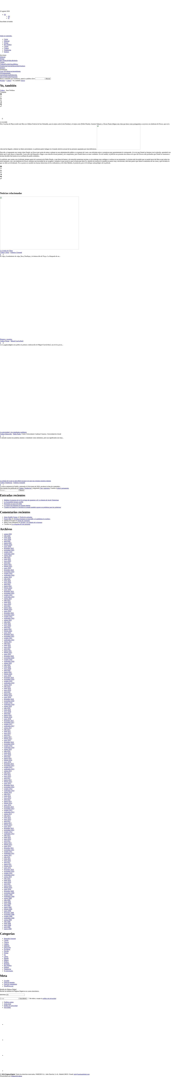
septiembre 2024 (9, 575)
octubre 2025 (8, 552)
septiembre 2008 (9, 918)
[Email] (86, 104)
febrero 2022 (8, 631)
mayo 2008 (7, 925)
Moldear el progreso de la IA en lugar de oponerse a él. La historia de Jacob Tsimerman (31, 500)
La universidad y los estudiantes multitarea (13, 432)
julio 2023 (7, 600)
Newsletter (7, 1007)
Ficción (7, 64)
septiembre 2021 (9, 640)
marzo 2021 (7, 651)
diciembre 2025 (9, 548)
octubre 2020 (8, 659)
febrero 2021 (8, 652)
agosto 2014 (8, 792)
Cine (41, 488)
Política (9, 60)
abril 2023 (7, 606)
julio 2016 (7, 751)
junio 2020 (7, 667)
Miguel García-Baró (17, 341)
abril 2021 (7, 649)
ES (5, 14)
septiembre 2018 (9, 704)
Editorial (6, 41)
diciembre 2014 (9, 785)
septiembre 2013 (9, 812)
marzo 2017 (7, 737)
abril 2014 (7, 799)
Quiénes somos (9, 1002)
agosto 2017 (8, 728)
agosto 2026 (8, 534)
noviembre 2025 (9, 550)
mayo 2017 (7, 733)
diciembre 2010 (9, 869)
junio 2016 (7, 753)
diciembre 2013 (9, 807)
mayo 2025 (7, 561)
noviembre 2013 (9, 808)
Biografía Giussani (10, 938)
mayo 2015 (7, 776)
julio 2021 (7, 643)
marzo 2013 (7, 823)
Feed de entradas (9, 982)
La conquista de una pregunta (21, 524)
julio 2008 (7, 921)
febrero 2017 (8, 738)
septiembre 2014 (9, 790)
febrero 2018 (8, 717)
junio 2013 (7, 817)
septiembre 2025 (9, 554)
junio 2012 (7, 837)
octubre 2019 (8, 681)
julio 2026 (7, 536)
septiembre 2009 (9, 896)
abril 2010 (7, 884)
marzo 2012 (7, 843)
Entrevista (7, 75)
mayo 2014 (7, 798)
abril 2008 (7, 927)
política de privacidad (49, 998)
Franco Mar (7, 519)
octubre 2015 (8, 767)
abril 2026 (7, 541)
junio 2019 (7, 688)
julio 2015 (7, 773)
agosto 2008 (8, 920)
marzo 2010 (7, 886)
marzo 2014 (7, 801)
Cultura (6, 48)
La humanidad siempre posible (13, 502)
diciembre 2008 (9, 913)
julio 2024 (7, 579)
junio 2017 (7, 731)
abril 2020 (7, 670)
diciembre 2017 (9, 720)
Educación (15, 66)
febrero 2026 (8, 545)
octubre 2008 (8, 916)
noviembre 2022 (9, 615)
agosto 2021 (8, 642)
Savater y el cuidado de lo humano (31, 522)
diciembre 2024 (9, 570)
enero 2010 (7, 889)
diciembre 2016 (9, 742)
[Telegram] (86, 102)
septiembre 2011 (9, 853)
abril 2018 (7, 713)
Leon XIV (3, 71)
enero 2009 (7, 911)
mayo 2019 (7, 690)
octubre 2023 (8, 595)
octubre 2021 (8, 638)
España (8, 77)
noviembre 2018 (9, 701)
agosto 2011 (8, 855)
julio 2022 (7, 622)
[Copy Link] (86, 106)
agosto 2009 (8, 898)
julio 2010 (7, 878)
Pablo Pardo (17, 434)
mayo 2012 (7, 839)
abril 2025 (7, 563)
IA (19, 66)
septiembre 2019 (9, 683)
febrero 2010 (8, 887)
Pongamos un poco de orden (13, 504)
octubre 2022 (8, 616)
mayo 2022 (7, 625)
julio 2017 (7, 729)
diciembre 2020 (9, 656)
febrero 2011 (8, 866)
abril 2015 (7, 778)
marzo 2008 (7, 929)
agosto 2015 (8, 771)
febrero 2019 (8, 695)
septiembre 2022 (9, 618)
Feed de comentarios (10, 984)
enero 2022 (7, 633)
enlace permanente (63, 488)
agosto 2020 (8, 663)
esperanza (46, 488)
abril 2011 (7, 862)
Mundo (6, 958)
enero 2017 (7, 740)
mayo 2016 (7, 755)
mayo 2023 (7, 604)
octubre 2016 (8, 746)
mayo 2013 (7, 819)
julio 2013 (7, 816)
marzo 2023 (7, 607)
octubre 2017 (8, 724)
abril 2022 (7, 627)
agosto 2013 (8, 814)
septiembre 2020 (9, 661)
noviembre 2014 (9, 787)
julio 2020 (7, 665)
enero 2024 (7, 589)
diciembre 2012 (9, 828)
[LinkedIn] (86, 98)
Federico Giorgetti (16, 252)
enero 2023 (7, 611)
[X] (86, 96)
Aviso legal (7, 1004)
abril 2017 (7, 735)
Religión (15, 60)
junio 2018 (7, 710)
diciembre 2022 (9, 613)
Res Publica (7, 44)
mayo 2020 (7, 668)
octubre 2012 (8, 832)
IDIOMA (3, 995)
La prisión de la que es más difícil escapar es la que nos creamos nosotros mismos (25, 481)
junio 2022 (7, 624)
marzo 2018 (7, 715)
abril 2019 (7, 692)
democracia (10, 71)
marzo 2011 (7, 864)
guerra (2, 75)
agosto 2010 (8, 877)
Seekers (6, 52)
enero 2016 (7, 762)
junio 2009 (7, 902)
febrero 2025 (8, 566)
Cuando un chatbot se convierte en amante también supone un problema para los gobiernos (32, 507)
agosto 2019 (8, 685)
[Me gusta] (1, 118)
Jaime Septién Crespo (11, 517)
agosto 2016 (8, 749)
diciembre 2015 (9, 764)
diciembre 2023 (9, 591)
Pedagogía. (13, 75)
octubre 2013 (8, 810)
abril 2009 (7, 905)
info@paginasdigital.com (81, 1074)
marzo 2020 (7, 672)
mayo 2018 (7, 712)
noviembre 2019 (9, 679)
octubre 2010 (8, 873)
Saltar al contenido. (6, 36)
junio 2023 (7, 602)
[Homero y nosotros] (60, 337)
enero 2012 (7, 846)
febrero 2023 (8, 609)
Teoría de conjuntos (26, 517)
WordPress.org (8, 986)
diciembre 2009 (9, 891)
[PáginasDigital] (19, 32)
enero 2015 (7, 783)
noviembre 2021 (9, 636)
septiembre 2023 (9, 597)
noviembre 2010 (9, 871)
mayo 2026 (7, 539)
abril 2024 (7, 584)
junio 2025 (7, 559)
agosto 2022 (8, 620)
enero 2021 (7, 654)
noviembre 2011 (9, 850)
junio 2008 (7, 923)
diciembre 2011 (9, 848)
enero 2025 (7, 568)
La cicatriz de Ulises (6, 251)
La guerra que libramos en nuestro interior (17, 505)
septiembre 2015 (9, 769)
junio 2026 (7, 537)
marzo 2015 (7, 780)
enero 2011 (7, 868)
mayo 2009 (7, 904)
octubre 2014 (8, 789)
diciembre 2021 (9, 634)
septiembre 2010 (9, 875)
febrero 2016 (8, 760)
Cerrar (6, 39)
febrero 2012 (8, 844)
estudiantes (17, 71)
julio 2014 (7, 794)
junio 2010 (7, 880)
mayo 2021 (7, 647)
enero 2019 (7, 697)
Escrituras (7, 949)
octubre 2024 (8, 573)
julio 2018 (7, 708)
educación (3, 77)
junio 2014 (7, 796)
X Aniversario (8, 971)
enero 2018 (7, 719)
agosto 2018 (8, 706)
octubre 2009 (8, 895)
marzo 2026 (7, 543)
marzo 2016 (7, 758)
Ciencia (9, 66)
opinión (8, 73)
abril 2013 (7, 821)
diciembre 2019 (9, 677)
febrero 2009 (8, 909)
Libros (11, 64)
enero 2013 (7, 826)
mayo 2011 (7, 860)
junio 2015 (7, 774)
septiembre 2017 (9, 726)
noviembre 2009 (9, 893)
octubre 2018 (8, 703)
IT (8, 18)
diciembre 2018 (9, 699)
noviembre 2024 (9, 572)
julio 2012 (7, 835)
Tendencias (7, 50)
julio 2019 (7, 686)
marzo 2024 (7, 586)
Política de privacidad (11, 1006)
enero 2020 (7, 676)
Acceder (6, 980)
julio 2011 (7, 857)
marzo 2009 (7, 907)
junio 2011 (7, 859)
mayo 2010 (7, 882)
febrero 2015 (8, 782)
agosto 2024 (8, 577)
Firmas (6, 43)
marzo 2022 (7, 629)
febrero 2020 (8, 674)
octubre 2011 (8, 851)
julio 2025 (7, 557)
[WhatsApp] (86, 100)
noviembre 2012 (9, 830)
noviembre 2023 (9, 593)
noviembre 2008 (9, 914)
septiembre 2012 (9, 834)
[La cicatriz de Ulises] (39, 249)
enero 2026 (7, 546)
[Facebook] (86, 94)
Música (15, 64)
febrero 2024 (8, 588)
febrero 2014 (8, 803)
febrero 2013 (8, 825)
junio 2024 (7, 581)
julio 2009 (7, 900)
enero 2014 (7, 805)
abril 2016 (7, 756)
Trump (3, 73)
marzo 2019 (7, 694)
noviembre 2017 (9, 722)
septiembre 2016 (9, 747)
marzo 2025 (7, 564)
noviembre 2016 (9, 744)
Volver (23, 80)
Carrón (6, 46)
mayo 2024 (7, 582)
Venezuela (14, 77)
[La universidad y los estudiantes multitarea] (69, 430)
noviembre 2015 (9, 765)
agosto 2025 (8, 555)
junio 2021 (7, 645)
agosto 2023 (8, 598)
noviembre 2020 (9, 658)
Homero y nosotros (6, 339)
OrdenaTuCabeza (16, 1076)
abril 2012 (7, 841)
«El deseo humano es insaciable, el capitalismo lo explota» (32, 519)
